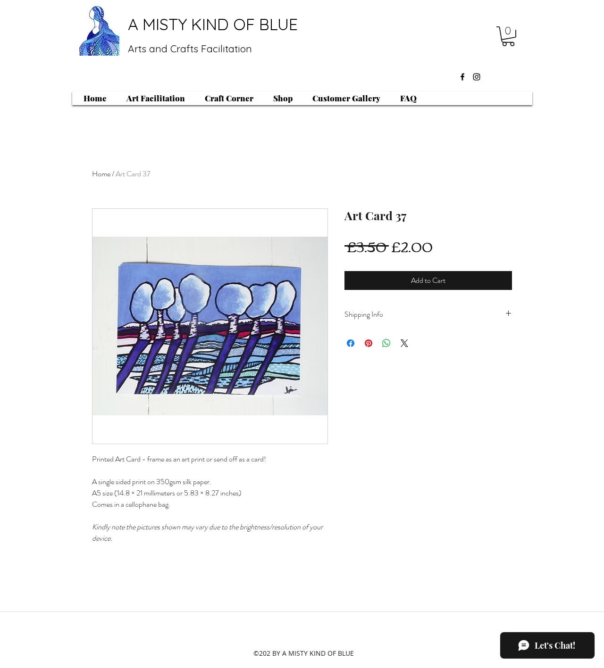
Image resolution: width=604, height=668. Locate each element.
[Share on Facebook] (350, 343)
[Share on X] (404, 343)
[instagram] (476, 77)
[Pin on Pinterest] (368, 343)
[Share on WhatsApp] (386, 343)
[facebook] (462, 77)
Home (101, 173)
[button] (508, 36)
